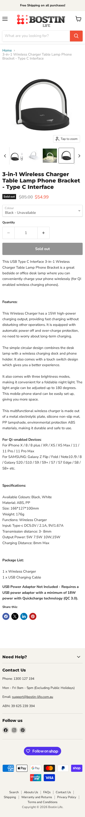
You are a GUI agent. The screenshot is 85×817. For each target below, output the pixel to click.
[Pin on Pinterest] (32, 616)
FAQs (47, 792)
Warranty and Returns (36, 797)
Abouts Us (31, 792)
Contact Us (63, 792)
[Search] (76, 36)
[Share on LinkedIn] (23, 616)
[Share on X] (14, 616)
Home (7, 51)
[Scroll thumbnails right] (78, 156)
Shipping (10, 797)
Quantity (8, 222)
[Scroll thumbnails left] (5, 156)
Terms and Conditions (42, 802)
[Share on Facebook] (5, 616)
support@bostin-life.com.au (32, 697)
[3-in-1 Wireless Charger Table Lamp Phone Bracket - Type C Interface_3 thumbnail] (16, 155)
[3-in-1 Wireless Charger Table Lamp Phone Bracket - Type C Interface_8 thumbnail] (33, 155)
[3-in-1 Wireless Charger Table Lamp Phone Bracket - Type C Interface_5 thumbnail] (66, 155)
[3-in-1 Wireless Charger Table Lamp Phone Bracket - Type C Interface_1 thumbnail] (49, 155)
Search (14, 792)
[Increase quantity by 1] (44, 233)
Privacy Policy (66, 797)
